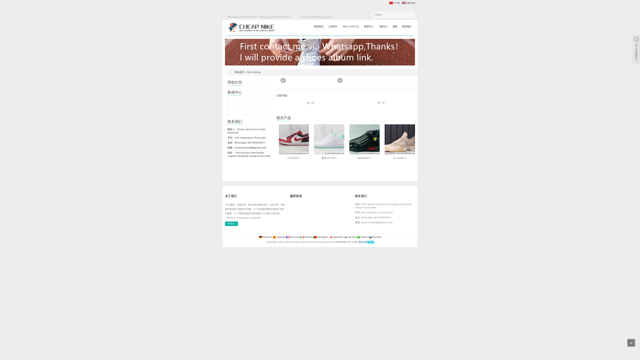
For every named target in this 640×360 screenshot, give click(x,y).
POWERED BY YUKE (347, 242)
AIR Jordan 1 (364, 158)
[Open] (636, 50)
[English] (408, 2)
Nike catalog (351, 26)
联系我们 (407, 26)
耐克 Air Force (329, 158)
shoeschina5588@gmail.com (316, 16)
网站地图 (363, 242)
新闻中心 (368, 26)
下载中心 (383, 26)
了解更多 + (231, 223)
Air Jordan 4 (399, 158)
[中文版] (394, 2)
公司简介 (333, 26)
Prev (283, 80)
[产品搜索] (411, 15)
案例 (395, 26)
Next (340, 80)
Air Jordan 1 (293, 158)
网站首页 (318, 26)
